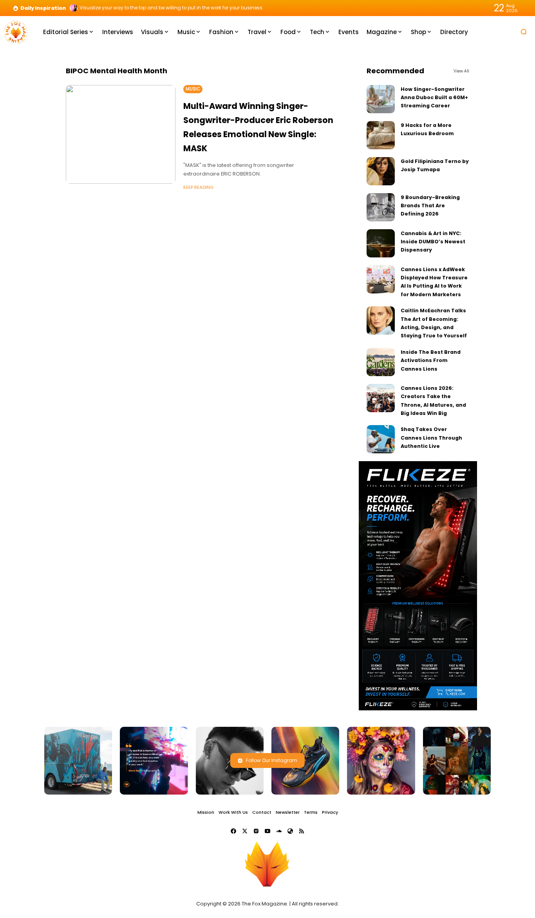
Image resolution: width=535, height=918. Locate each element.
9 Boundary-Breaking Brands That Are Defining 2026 (430, 205)
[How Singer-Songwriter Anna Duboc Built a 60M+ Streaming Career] (381, 99)
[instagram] (256, 831)
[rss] (301, 831)
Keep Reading (198, 187)
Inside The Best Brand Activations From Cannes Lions (431, 360)
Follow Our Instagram (271, 760)
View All (461, 71)
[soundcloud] (279, 831)
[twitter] (245, 831)
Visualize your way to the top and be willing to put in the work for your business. (172, 8)
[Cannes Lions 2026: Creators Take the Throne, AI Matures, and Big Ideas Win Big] (381, 398)
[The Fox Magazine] (15, 31)
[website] (290, 831)
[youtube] (267, 831)
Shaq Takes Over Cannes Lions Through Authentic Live (431, 437)
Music (193, 89)
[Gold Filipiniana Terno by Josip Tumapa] (381, 171)
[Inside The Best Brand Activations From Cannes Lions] (381, 362)
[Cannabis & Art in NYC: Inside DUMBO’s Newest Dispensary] (381, 243)
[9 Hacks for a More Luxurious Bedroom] (381, 135)
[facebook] (233, 831)
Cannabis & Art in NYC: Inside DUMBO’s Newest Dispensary (433, 241)
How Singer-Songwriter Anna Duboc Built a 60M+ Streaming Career (434, 97)
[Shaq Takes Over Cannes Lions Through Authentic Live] (381, 439)
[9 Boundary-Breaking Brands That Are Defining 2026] (381, 207)
